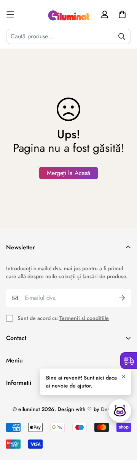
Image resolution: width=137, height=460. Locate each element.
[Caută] (122, 36)
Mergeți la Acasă (68, 173)
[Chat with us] (119, 410)
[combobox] (68, 36)
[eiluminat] (68, 14)
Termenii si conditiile (84, 318)
